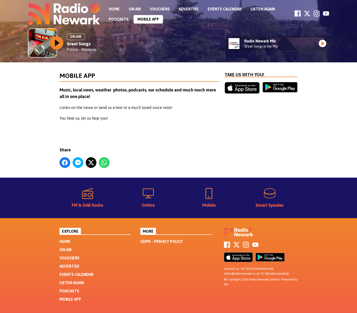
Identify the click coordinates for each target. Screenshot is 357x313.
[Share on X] (91, 162)
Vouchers (160, 9)
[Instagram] (317, 15)
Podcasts (118, 19)
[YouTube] (326, 15)
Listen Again (263, 9)
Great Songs (79, 43)
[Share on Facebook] (65, 162)
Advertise (189, 9)
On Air (135, 9)
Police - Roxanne (81, 49)
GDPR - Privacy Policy (161, 241)
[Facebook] (298, 15)
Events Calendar (225, 9)
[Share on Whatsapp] (104, 162)
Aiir (226, 284)
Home (114, 9)
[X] (307, 15)
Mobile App (148, 19)
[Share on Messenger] (78, 162)
